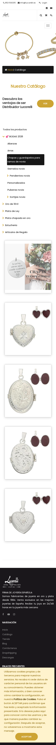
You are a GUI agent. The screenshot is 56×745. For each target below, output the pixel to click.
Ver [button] (45, 103)
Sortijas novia (17, 197)
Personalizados (16, 182)
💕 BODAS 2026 (14, 136)
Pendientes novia (20, 175)
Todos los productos (15, 129)
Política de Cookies (25, 699)
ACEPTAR (26, 736)
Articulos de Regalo (16, 232)
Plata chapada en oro (17, 218)
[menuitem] (5, 629)
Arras (10, 150)
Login (44, 2)
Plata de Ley (12, 211)
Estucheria (11, 225)
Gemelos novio (16, 168)
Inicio (10, 69)
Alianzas (12, 143)
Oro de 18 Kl (11, 204)
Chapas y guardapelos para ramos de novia (23, 159)
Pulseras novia (15, 189)
